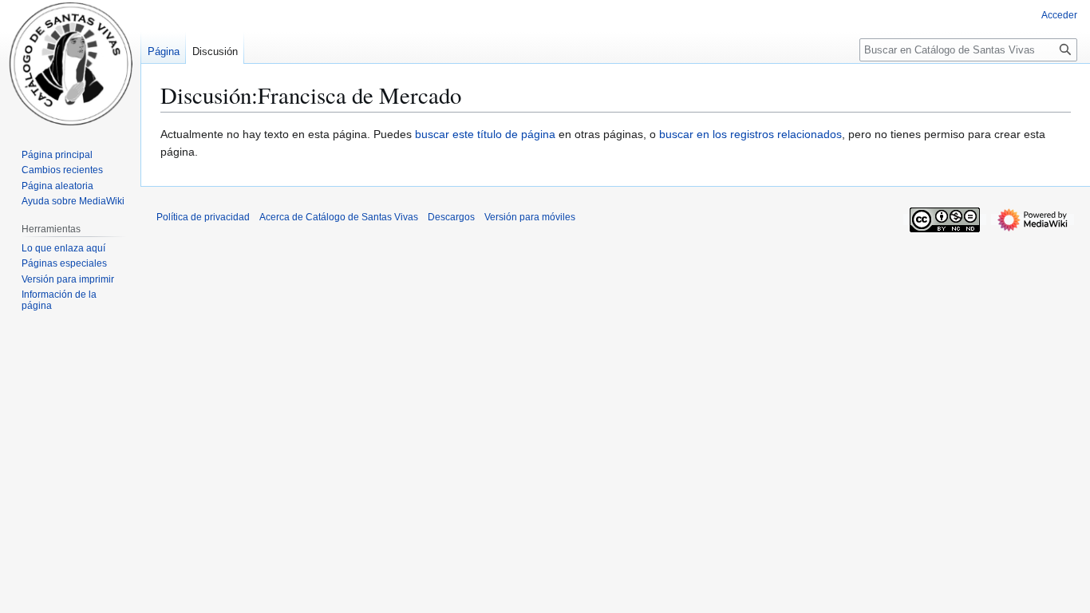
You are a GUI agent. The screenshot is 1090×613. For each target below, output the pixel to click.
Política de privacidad (203, 217)
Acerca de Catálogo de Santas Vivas (338, 217)
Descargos (451, 217)
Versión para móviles (529, 217)
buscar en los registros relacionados (750, 134)
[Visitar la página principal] (70, 64)
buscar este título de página (485, 134)
